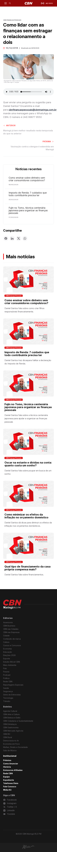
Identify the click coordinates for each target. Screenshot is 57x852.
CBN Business (9, 626)
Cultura (6, 642)
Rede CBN (7, 681)
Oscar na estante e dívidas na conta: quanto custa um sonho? (28, 464)
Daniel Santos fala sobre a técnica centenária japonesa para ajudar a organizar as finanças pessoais (26, 418)
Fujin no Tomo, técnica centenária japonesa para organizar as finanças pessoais (28, 210)
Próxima (47, 141)
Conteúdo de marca (12, 639)
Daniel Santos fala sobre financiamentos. (24, 574)
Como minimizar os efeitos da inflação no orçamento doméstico (26, 516)
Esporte (6, 658)
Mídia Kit (7, 790)
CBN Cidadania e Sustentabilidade (18, 721)
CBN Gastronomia (10, 727)
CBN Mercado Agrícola (13, 731)
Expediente (8, 780)
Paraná (6, 672)
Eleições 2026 (9, 655)
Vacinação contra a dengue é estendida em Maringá (32, 148)
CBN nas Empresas (11, 632)
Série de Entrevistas (12, 695)
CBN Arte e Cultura (11, 714)
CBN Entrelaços (10, 724)
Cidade (6, 635)
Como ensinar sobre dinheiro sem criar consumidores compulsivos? (27, 179)
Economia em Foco (11, 744)
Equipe (6, 777)
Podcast (6, 675)
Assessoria (8, 622)
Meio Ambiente (9, 665)
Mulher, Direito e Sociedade (15, 747)
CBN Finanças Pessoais (14, 295)
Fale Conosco (9, 786)
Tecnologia (8, 698)
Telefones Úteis (10, 783)
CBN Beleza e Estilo (11, 717)
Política (6, 678)
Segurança (8, 691)
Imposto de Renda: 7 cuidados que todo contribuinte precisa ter (28, 194)
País (5, 668)
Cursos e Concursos (12, 645)
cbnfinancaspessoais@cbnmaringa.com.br (33, 109)
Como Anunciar (10, 763)
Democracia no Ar (11, 740)
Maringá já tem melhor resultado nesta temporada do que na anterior (28, 132)
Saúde (6, 688)
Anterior (11, 125)
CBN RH (6, 734)
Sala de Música (9, 750)
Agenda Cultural (10, 711)
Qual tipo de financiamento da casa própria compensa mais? (28, 568)
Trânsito (6, 701)
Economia (7, 649)
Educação (7, 652)
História (7, 767)
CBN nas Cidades (10, 629)
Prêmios (7, 760)
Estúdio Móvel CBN (11, 662)
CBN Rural (7, 737)
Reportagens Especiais (13, 685)
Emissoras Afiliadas (13, 770)
